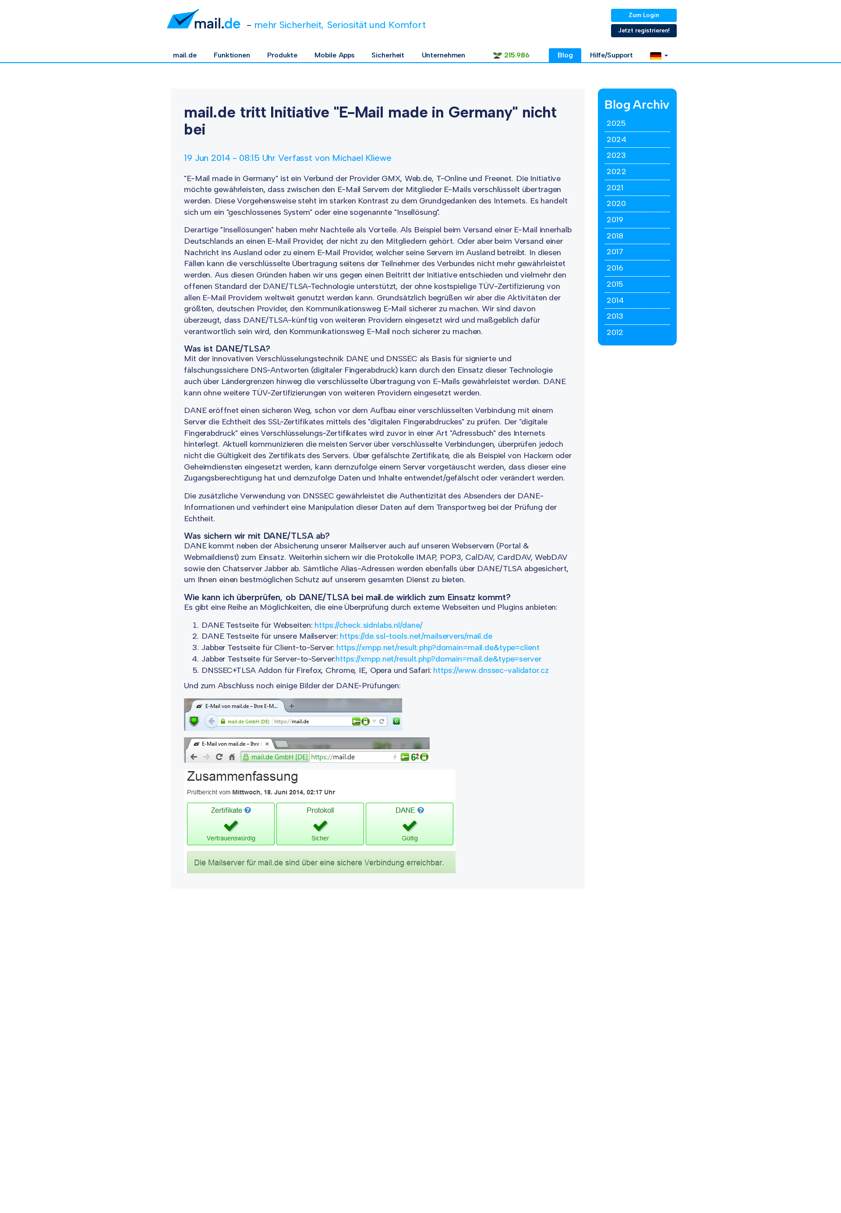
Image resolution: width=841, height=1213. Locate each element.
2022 (616, 171)
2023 (616, 155)
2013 (615, 316)
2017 (615, 251)
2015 (615, 284)
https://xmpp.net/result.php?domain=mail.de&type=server (438, 659)
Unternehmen (444, 55)
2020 (616, 203)
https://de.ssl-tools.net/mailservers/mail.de (416, 636)
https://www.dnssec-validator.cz (490, 670)
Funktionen (232, 55)
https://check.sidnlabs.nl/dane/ (368, 625)
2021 (615, 187)
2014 (615, 300)
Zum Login (644, 15)
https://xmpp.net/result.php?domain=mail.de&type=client (437, 647)
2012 (615, 332)
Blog (565, 55)
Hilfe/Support (611, 55)
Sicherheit (387, 55)
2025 (616, 123)
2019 (615, 219)
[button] (659, 55)
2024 (616, 139)
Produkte (282, 55)
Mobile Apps (334, 55)
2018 (615, 236)
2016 (615, 268)
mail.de (185, 55)
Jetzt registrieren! (644, 30)
